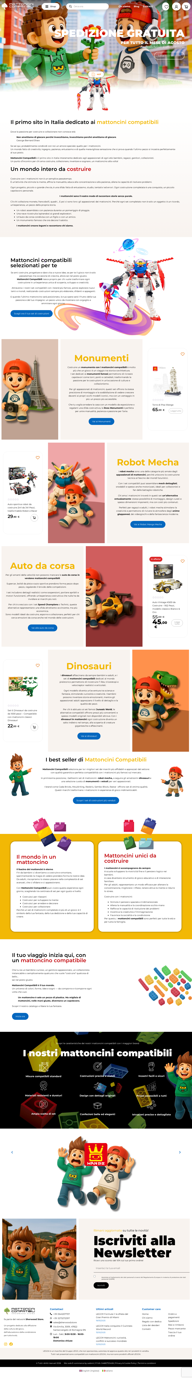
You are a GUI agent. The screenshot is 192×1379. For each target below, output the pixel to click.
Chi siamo (124, 6)
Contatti (148, 6)
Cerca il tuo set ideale (169, 55)
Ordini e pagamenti (174, 1316)
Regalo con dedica (151, 1321)
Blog (136, 6)
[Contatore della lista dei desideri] (165, 7)
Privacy (118, 1363)
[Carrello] (186, 6)
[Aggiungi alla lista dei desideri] (182, 354)
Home (145, 1314)
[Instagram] (5, 1344)
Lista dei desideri (151, 1325)
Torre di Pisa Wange (162, 404)
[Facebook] (11, 1344)
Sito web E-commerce (74, 1363)
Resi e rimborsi (176, 1324)
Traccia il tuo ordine (175, 1334)
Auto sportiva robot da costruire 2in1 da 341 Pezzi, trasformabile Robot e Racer (22, 507)
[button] (34, 518)
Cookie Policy (130, 1363)
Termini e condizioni (147, 1363)
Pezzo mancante (177, 1328)
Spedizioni (173, 1321)
